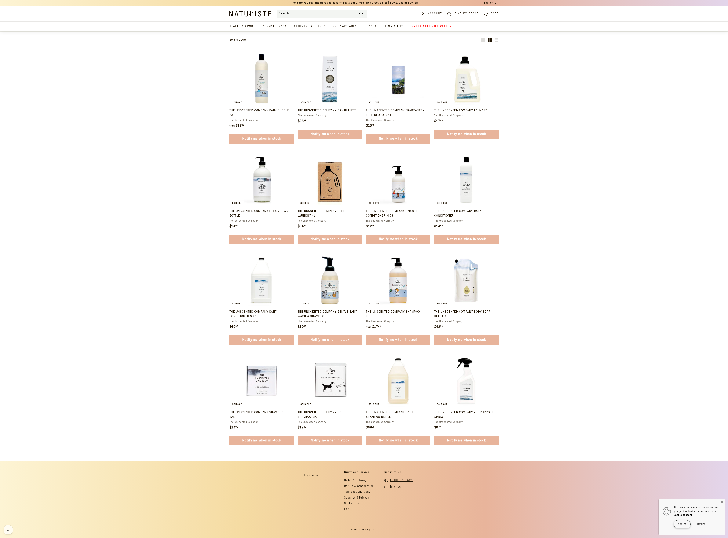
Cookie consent (683, 515)
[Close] (722, 502)
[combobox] (322, 14)
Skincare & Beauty (309, 26)
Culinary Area (345, 26)
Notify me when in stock (261, 138)
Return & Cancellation (358, 486)
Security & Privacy (356, 497)
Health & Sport (242, 26)
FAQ (346, 509)
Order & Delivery (355, 480)
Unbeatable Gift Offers (432, 26)
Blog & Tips (394, 26)
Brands (371, 26)
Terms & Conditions (357, 492)
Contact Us (351, 503)
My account (312, 475)
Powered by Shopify (362, 530)
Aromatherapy (274, 26)
